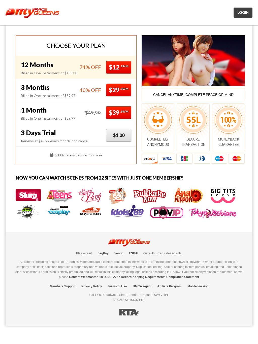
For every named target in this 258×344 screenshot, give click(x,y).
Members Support (63, 286)
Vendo (118, 253)
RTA (129, 312)
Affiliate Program (169, 286)
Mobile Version (197, 286)
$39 (118, 112)
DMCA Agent (142, 286)
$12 (118, 67)
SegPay (103, 253)
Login (243, 12)
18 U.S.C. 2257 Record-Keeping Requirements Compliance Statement (149, 277)
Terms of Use (117, 286)
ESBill (133, 253)
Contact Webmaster (83, 277)
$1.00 (118, 135)
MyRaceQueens (32, 12)
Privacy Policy (91, 286)
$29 (118, 89)
